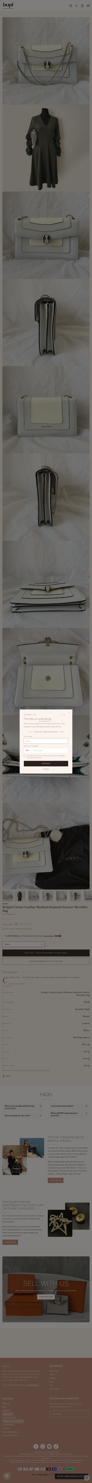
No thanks (46, 769)
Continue (46, 763)
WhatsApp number (31, 746)
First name (28, 736)
